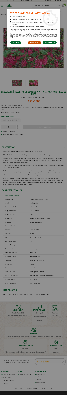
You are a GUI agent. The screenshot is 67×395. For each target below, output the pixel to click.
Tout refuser (35, 43)
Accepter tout (50, 43)
